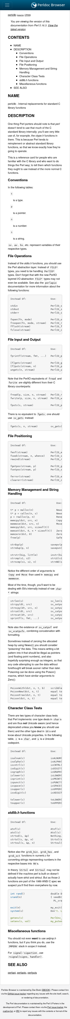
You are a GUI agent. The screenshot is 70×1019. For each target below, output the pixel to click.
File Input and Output (31, 61)
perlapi (12, 972)
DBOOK (46, 989)
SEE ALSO (20, 87)
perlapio (21, 972)
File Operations (28, 57)
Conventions (26, 53)
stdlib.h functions (28, 80)
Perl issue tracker (55, 1007)
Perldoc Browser (51, 4)
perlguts (32, 972)
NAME (17, 45)
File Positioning (28, 64)
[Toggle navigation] (7, 5)
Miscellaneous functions (32, 84)
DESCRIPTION (22, 49)
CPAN (27, 15)
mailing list (8, 1011)
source (20, 15)
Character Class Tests (32, 76)
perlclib (12, 15)
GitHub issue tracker (17, 993)
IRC (18, 1011)
